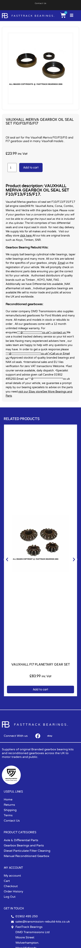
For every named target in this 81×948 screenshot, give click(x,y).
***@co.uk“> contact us (41, 332)
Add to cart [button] (40, 689)
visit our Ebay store (30, 391)
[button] (7, 559)
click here (26, 235)
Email (61, 263)
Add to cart (31, 167)
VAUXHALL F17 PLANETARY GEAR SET (40, 664)
